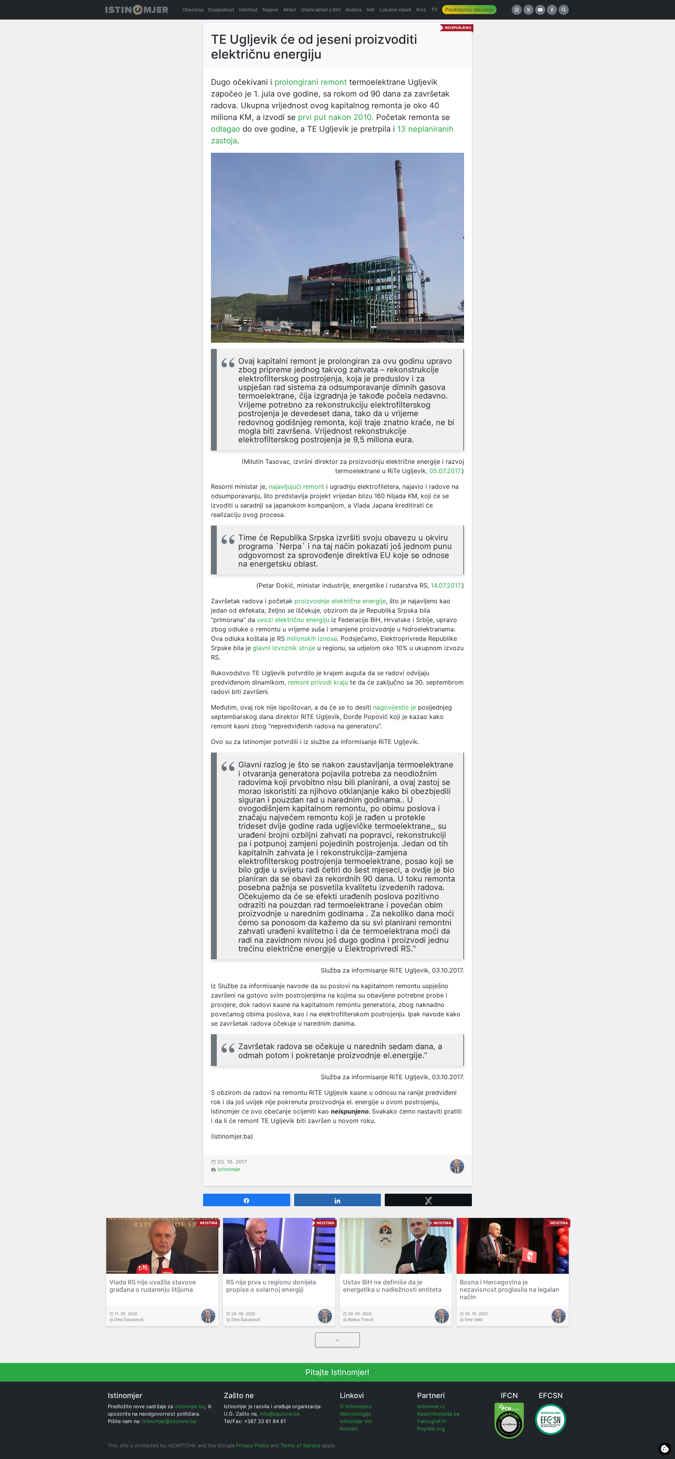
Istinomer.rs (431, 1406)
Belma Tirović (361, 1319)
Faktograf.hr (432, 1421)
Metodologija (355, 1414)
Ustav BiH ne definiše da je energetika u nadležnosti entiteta (392, 1285)
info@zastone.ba (280, 1414)
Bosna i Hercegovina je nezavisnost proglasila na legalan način (509, 1289)
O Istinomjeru (355, 1406)
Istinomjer (229, 1169)
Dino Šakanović (129, 1319)
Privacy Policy (252, 1445)
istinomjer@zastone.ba (169, 1421)
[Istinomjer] (136, 10)
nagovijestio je (394, 707)
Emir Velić (474, 1319)
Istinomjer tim (356, 1421)
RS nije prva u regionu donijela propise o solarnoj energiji (271, 1285)
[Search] (564, 10)
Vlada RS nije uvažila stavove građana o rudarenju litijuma (152, 1285)
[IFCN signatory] (509, 1420)
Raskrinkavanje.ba (438, 1414)
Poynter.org (431, 1429)
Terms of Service (300, 1445)
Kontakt (349, 1429)
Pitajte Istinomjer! (337, 1372)
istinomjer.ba (190, 1406)
